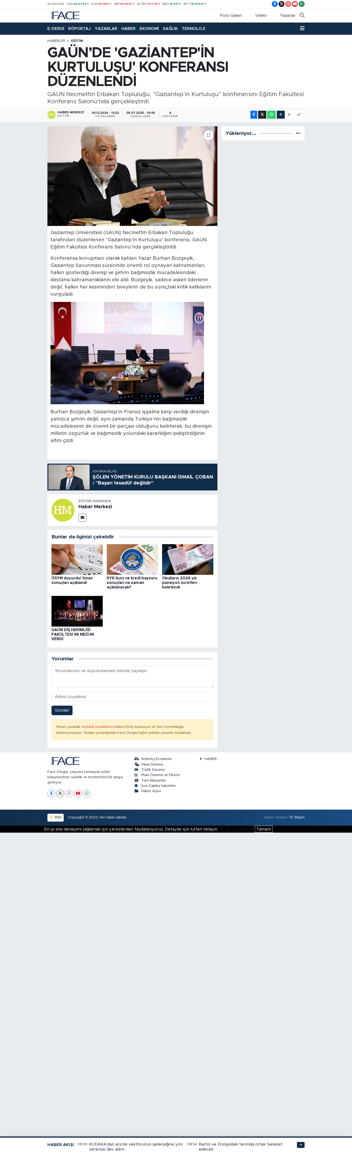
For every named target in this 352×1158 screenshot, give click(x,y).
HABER (128, 29)
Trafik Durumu (153, 770)
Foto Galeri (231, 15)
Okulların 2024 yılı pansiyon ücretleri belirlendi (179, 582)
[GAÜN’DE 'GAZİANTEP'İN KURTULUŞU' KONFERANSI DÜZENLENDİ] (132, 176)
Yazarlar (287, 15)
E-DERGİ (55, 29)
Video (261, 15)
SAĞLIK (170, 29)
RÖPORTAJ (79, 29)
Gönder (62, 710)
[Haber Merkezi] (62, 510)
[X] (60, 793)
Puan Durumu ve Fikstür (160, 775)
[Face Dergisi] (65, 15)
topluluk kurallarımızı (98, 727)
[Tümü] (298, 133)
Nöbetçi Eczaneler (156, 759)
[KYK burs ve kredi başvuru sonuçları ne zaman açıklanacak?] (132, 559)
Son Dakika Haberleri (158, 786)
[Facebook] (51, 793)
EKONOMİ (149, 29)
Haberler (56, 41)
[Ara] (302, 15)
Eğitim (77, 41)
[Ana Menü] (302, 29)
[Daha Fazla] (281, 115)
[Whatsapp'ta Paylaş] (271, 115)
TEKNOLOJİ (193, 29)
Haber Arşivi (151, 791)
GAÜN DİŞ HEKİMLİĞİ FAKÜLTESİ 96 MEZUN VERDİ (72, 634)
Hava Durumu (152, 764)
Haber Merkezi (95, 506)
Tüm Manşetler (153, 780)
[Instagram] (69, 793)
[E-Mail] (82, 518)
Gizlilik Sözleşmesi (236, 829)
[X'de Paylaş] (262, 115)
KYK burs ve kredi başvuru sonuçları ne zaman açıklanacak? (132, 582)
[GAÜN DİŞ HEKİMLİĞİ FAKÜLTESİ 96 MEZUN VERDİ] (77, 611)
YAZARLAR (106, 29)
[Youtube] (78, 793)
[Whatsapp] (87, 793)
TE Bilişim (297, 817)
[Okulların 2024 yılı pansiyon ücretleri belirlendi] (187, 559)
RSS (58, 817)
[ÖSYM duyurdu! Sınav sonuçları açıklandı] (77, 559)
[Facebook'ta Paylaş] (253, 115)
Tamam (263, 829)
